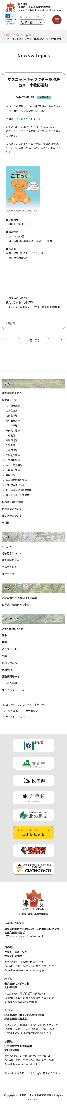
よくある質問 (9, 683)
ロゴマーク (9, 704)
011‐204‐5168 (18, 1029)
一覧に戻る (33, 340)
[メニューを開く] (57, 19)
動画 (4, 642)
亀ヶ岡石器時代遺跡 (16, 480)
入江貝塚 (10, 445)
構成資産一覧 (9, 400)
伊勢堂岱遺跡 (13, 455)
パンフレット (9, 649)
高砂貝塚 (10, 475)
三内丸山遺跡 (13, 430)
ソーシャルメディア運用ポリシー (21, 711)
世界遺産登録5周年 (12, 502)
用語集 (5, 522)
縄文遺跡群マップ (12, 560)
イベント (7, 546)
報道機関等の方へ (12, 676)
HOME (6, 35)
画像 (4, 635)
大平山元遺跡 (13, 405)
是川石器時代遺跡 (15, 485)
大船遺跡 (10, 435)
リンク (21, 704)
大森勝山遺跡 (13, 470)
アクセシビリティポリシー (18, 717)
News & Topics (22, 35)
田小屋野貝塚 (13, 420)
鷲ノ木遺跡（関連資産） (18, 495)
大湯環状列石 (13, 460)
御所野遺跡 (11, 440)
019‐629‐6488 (18, 997)
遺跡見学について (12, 553)
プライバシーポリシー (14, 690)
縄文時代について (12, 516)
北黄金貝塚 (11, 415)
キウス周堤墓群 (14, 465)
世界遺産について (12, 509)
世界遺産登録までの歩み (15, 604)
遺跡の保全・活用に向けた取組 (19, 598)
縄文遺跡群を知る (12, 393)
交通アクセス (9, 567)
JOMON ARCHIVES (13, 628)
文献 (4, 656)
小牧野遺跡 (11, 450)
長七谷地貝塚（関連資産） (20, 490)
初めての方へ (9, 663)
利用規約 (7, 669)
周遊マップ (8, 574)
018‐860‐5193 (18, 1060)
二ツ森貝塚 (11, 425)
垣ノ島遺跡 (11, 410)
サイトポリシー (35, 704)
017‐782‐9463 (18, 966)
